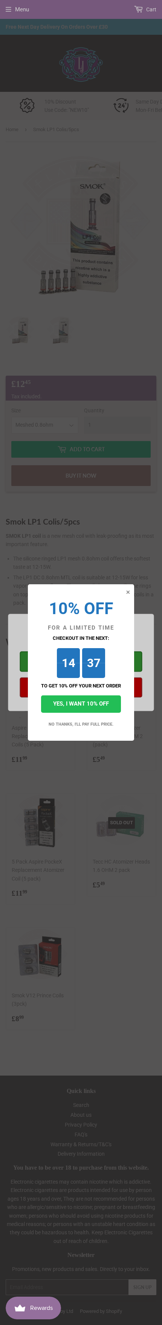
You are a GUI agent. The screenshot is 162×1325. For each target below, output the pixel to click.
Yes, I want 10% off (81, 703)
